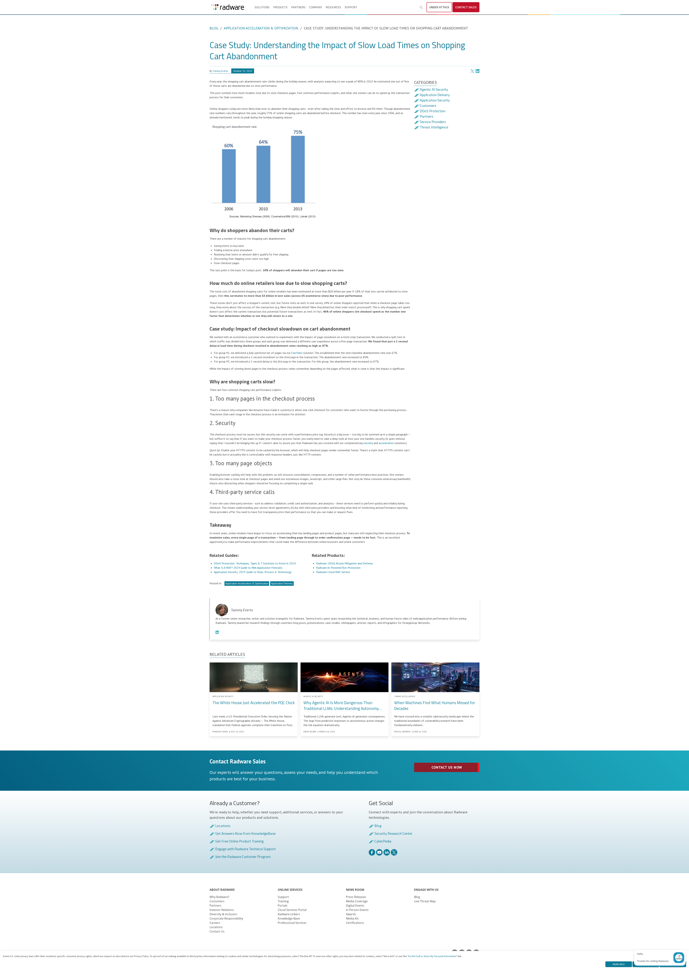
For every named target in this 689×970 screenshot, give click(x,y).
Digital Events (355, 905)
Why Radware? (219, 897)
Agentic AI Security (434, 90)
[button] (421, 7)
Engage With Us (426, 890)
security (368, 443)
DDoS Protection (432, 111)
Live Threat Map (425, 901)
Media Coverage (357, 901)
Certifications (355, 923)
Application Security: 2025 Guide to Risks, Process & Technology (252, 572)
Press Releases (356, 897)
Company (315, 7)
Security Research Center (393, 834)
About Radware (222, 890)
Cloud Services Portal (292, 910)
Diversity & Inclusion (223, 914)
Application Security (435, 100)
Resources (333, 7)
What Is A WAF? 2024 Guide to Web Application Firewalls (248, 567)
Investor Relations (222, 910)
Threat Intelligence (434, 127)
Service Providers (433, 122)
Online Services (290, 890)
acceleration (386, 443)
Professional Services (292, 923)
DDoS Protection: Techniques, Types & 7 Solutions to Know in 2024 (255, 563)
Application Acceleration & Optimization (261, 28)
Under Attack (439, 7)
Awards (351, 914)
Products (280, 7)
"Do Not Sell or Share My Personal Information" (432, 956)
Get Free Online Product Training (239, 841)
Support (351, 7)
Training (283, 901)
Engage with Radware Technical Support (245, 849)
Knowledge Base (289, 918)
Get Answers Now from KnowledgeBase (245, 834)
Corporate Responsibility (226, 918)
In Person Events (357, 910)
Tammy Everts (220, 71)
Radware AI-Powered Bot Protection (338, 567)
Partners (298, 7)
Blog (214, 28)
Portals (282, 905)
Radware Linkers (289, 914)
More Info (619, 964)
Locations (222, 826)
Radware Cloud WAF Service (333, 572)
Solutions (262, 7)
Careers (215, 923)
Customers (428, 106)
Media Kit (352, 918)
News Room (355, 890)
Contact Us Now (447, 767)
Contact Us (217, 931)
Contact (466, 7)
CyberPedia (383, 841)
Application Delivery (282, 583)
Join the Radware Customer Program (243, 857)
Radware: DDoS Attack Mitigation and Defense (344, 563)
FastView (297, 353)
